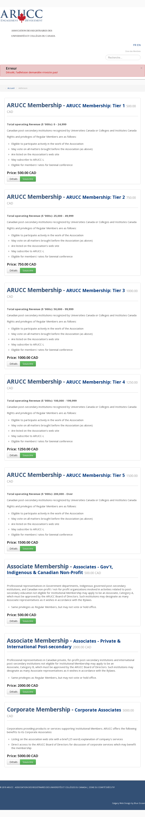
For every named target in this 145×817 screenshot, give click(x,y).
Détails (14, 179)
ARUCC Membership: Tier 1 (95, 105)
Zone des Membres (133, 51)
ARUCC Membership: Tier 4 (95, 382)
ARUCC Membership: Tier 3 (95, 290)
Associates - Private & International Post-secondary (64, 644)
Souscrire (28, 179)
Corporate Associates (98, 710)
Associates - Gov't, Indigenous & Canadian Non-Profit (60, 569)
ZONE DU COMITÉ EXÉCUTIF (102, 787)
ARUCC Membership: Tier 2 (95, 197)
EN (139, 45)
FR (135, 45)
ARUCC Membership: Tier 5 (95, 475)
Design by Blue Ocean (134, 803)
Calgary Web (118, 803)
